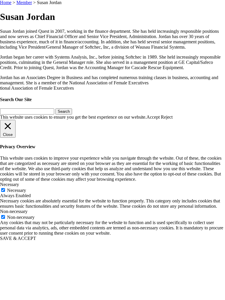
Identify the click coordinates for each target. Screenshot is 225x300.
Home (5, 2)
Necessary (16, 190)
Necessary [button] (9, 184)
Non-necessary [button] (14, 211)
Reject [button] (167, 117)
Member (24, 2)
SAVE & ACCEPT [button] (18, 238)
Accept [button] (153, 117)
